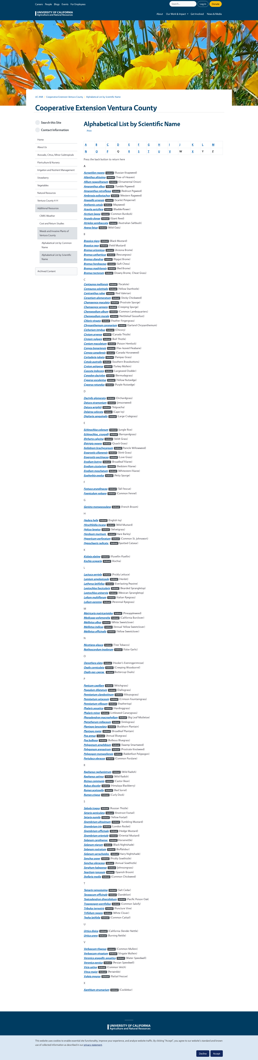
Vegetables (43, 185)
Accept (216, 1053)
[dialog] (129, 1047)
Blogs (57, 4)
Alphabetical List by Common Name (57, 245)
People (48, 4)
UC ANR (39, 96)
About (160, 13)
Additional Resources (48, 208)
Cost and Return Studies (52, 223)
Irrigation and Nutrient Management (56, 170)
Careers (39, 4)
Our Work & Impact (176, 13)
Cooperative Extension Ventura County (64, 96)
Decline (203, 1053)
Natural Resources (46, 192)
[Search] (194, 4)
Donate (215, 4)
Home (40, 139)
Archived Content (46, 271)
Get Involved (197, 13)
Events (65, 4)
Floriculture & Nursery (48, 162)
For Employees (78, 4)
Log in (203, 4)
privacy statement (93, 1044)
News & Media (214, 13)
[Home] (54, 14)
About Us (42, 147)
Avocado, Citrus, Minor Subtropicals (55, 154)
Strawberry (43, 177)
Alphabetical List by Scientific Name (56, 257)
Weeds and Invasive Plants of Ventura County (54, 233)
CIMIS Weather (47, 215)
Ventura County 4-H (47, 200)
